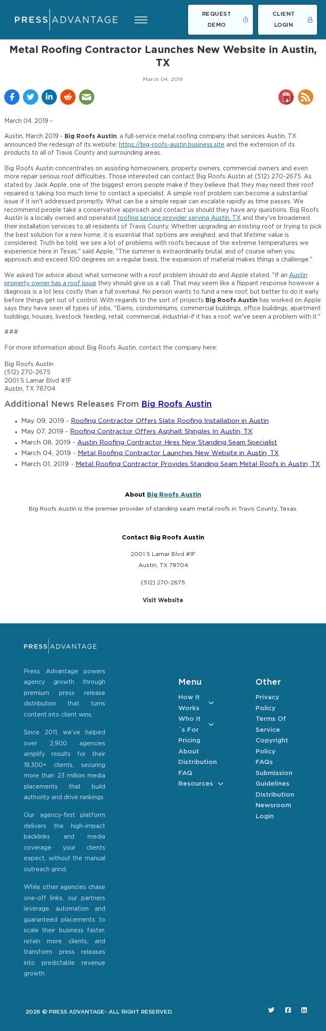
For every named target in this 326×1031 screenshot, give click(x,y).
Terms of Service (271, 724)
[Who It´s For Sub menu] (211, 724)
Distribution (196, 762)
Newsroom (273, 805)
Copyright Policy (272, 746)
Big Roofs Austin (176, 404)
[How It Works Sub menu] (211, 703)
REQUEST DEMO (216, 20)
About (188, 751)
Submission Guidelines (273, 778)
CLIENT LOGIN (284, 20)
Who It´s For (189, 724)
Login (265, 816)
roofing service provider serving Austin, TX (179, 218)
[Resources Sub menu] (220, 784)
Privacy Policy (267, 703)
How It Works (189, 703)
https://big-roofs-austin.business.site (172, 144)
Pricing (189, 740)
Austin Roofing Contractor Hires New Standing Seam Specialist (177, 442)
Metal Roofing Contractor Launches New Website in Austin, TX (178, 453)
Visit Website (163, 600)
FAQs (264, 762)
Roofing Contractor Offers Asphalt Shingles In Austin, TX (161, 431)
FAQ (185, 773)
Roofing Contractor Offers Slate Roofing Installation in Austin (170, 421)
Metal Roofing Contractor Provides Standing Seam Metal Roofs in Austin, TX (198, 464)
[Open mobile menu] (141, 20)
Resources (195, 783)
